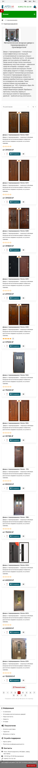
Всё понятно (31, 765)
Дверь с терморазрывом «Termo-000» (16, 565)
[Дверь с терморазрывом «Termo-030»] (19, 314)
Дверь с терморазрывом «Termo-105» (16, 423)
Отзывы (5, 721)
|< (3, 693)
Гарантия (6, 731)
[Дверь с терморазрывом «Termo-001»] (19, 600)
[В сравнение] (34, 115)
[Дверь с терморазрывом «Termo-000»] (19, 552)
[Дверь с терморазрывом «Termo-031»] (19, 648)
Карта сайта (7, 741)
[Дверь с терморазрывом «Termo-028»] (19, 218)
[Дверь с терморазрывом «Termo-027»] (19, 170)
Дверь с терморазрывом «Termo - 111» (16, 469)
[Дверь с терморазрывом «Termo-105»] (19, 410)
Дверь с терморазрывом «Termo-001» (16, 613)
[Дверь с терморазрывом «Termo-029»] (19, 266)
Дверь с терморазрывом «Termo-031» (16, 661)
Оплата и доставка (9, 729)
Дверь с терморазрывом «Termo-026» (16, 135)
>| (25, 695)
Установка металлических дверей (14, 714)
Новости (6, 719)
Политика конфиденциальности (13, 744)
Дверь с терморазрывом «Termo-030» (16, 327)
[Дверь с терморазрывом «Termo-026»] (19, 122)
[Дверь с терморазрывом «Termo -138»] (19, 504)
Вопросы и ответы (9, 734)
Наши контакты (8, 716)
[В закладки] (34, 113)
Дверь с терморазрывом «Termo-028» (16, 231)
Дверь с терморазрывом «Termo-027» (16, 183)
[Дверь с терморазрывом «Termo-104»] (19, 362)
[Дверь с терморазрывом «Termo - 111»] (19, 456)
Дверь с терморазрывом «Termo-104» (16, 375)
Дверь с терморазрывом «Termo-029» (16, 279)
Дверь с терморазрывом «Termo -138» (16, 517)
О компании (7, 711)
